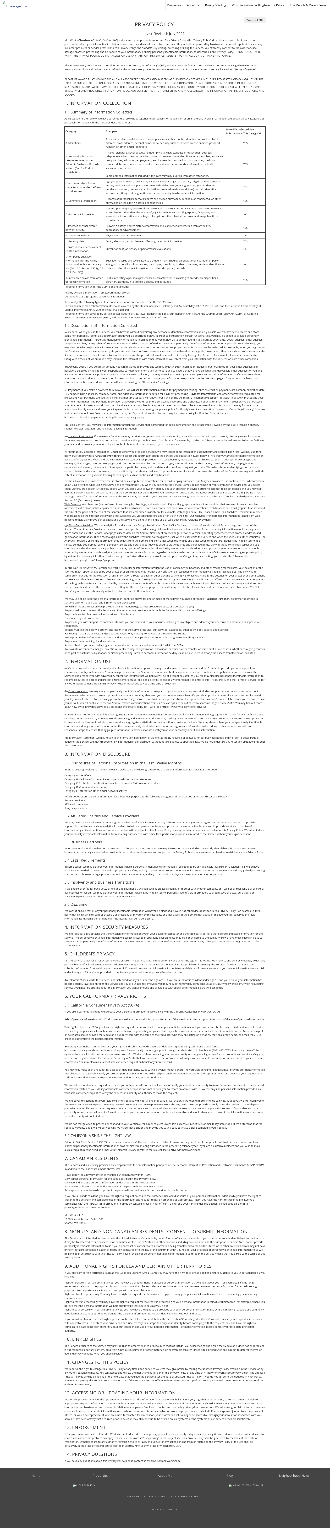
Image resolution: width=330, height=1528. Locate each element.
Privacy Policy (159, 1496)
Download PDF (254, 20)
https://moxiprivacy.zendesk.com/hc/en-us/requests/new (98, 1050)
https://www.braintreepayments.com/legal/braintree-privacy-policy (104, 417)
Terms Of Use (136, 1496)
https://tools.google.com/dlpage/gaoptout (89, 560)
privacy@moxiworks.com (167, 972)
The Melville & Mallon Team (308, 5)
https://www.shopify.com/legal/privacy (230, 409)
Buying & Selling (217, 6)
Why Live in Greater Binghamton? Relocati (259, 5)
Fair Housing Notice (188, 1496)
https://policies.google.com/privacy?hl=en (122, 556)
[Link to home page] (17, 5)
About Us (194, 6)
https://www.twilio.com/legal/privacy (183, 706)
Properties (175, 6)
